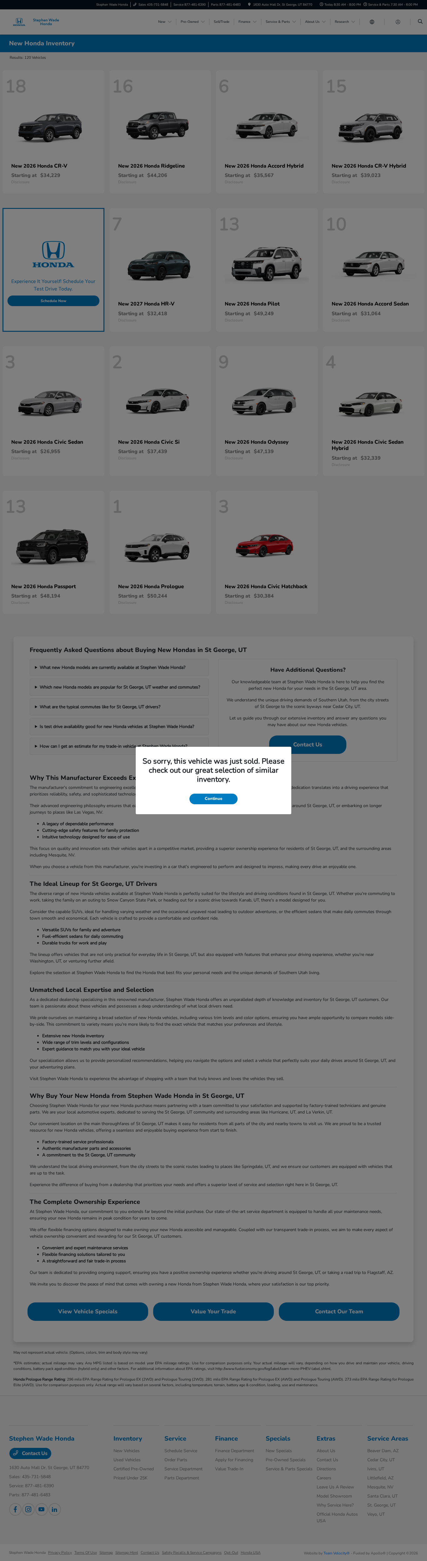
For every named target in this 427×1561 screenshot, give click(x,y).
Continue (213, 798)
